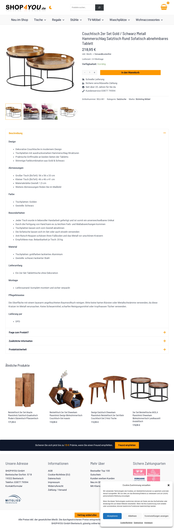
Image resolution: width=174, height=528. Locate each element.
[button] (168, 485)
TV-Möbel (94, 20)
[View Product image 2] (32, 112)
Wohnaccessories (148, 20)
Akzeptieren (112, 516)
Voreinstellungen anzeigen (156, 516)
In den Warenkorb (130, 72)
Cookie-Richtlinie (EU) (59, 474)
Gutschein (95, 474)
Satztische (121, 99)
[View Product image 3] (50, 112)
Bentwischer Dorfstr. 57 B (18, 474)
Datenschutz (138, 523)
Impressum (148, 523)
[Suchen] (99, 7)
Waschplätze (118, 20)
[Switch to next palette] (50, 7)
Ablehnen (132, 516)
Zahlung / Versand (57, 489)
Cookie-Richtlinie (126, 523)
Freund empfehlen (127, 445)
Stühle (74, 20)
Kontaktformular (13, 486)
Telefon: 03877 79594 (16, 482)
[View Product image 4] (68, 112)
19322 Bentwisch (14, 478)
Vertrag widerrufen (87, 515)
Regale (56, 20)
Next (75, 112)
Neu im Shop (19, 20)
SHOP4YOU (57, 523)
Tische (38, 20)
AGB (50, 470)
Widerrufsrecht (55, 486)
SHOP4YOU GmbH (15, 470)
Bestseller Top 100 (100, 470)
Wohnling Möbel (143, 99)
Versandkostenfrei (102, 54)
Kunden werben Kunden (102, 478)
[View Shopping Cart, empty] (164, 7)
